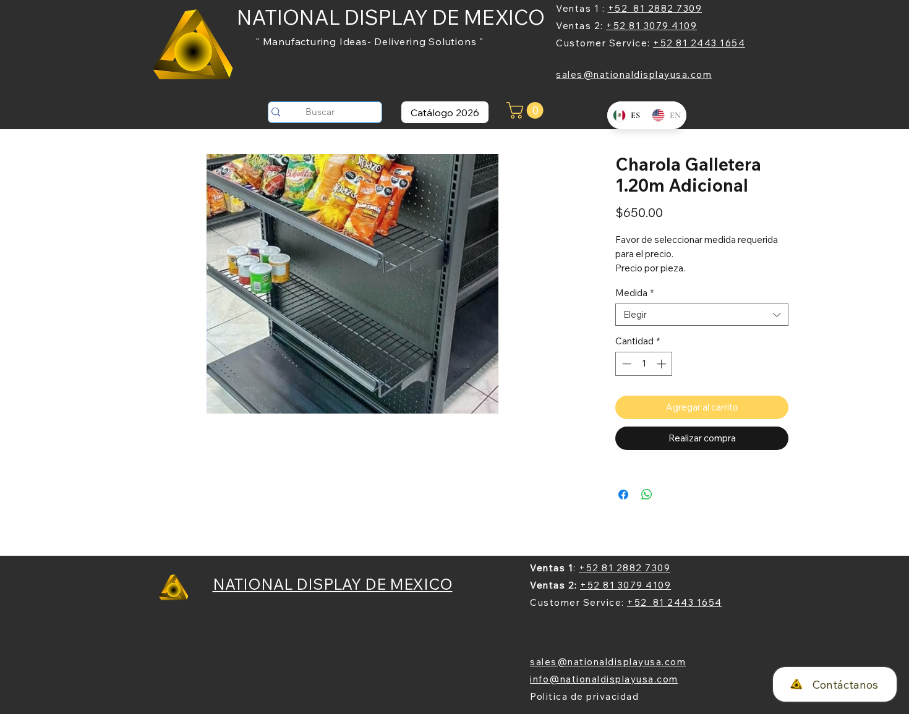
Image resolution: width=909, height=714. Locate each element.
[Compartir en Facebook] (623, 494)
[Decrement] (625, 363)
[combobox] (701, 315)
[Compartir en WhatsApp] (646, 494)
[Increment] (662, 363)
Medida (634, 293)
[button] (526, 110)
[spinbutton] (644, 363)
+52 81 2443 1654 (699, 43)
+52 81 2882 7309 (655, 8)
